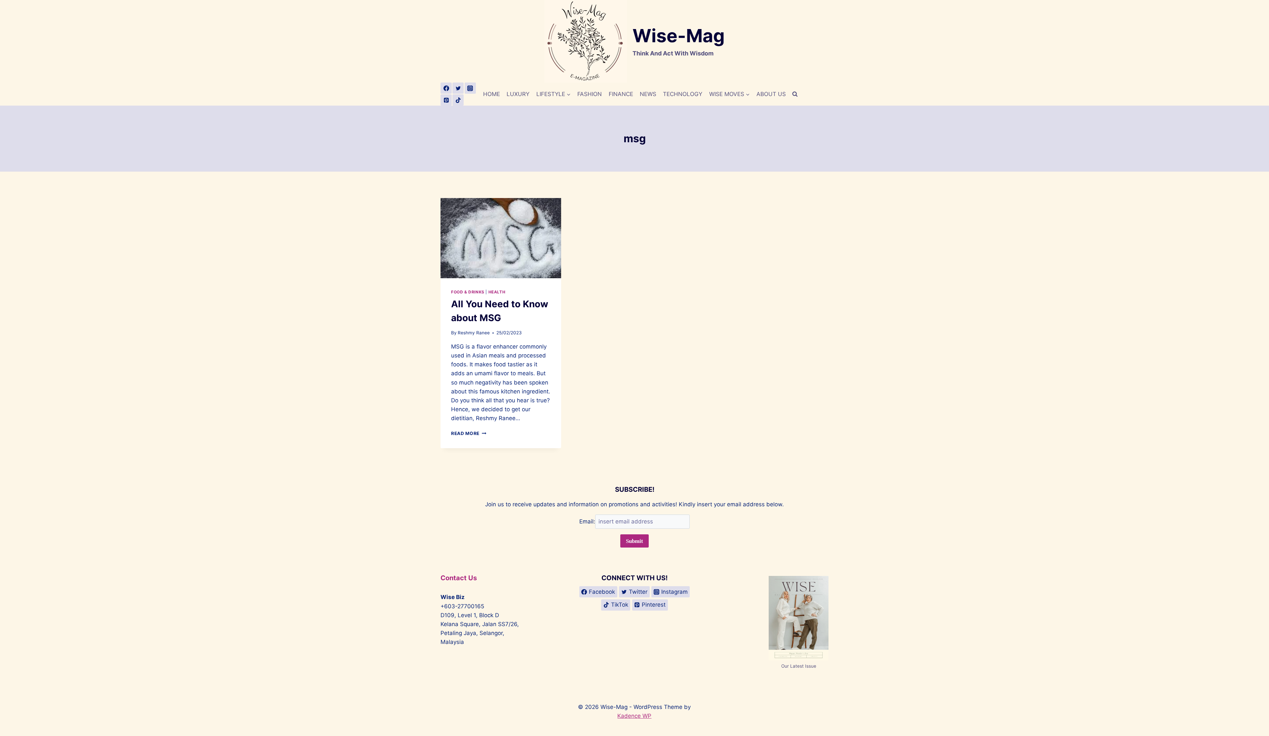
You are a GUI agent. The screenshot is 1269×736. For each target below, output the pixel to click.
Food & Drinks (467, 291)
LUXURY (518, 94)
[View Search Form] (794, 94)
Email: (587, 521)
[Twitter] (458, 88)
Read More (468, 433)
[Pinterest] (446, 100)
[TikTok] (458, 100)
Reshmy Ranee (474, 332)
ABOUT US (771, 94)
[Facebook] (446, 88)
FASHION (589, 94)
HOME (491, 94)
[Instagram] (470, 88)
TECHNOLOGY (682, 94)
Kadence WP (634, 716)
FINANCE (621, 94)
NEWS (648, 94)
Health (497, 291)
